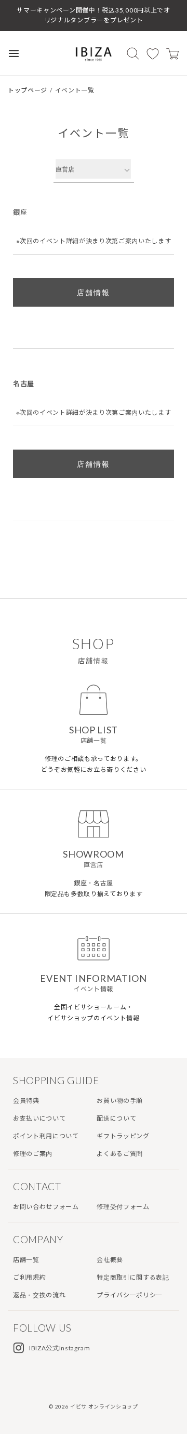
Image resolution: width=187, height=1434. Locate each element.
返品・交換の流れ (39, 1295)
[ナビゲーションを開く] (14, 53)
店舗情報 (93, 292)
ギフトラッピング (123, 1136)
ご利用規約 (29, 1277)
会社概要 (110, 1260)
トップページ (27, 90)
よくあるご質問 (120, 1153)
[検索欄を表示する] (133, 53)
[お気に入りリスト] (152, 53)
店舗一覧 (26, 1260)
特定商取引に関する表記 (133, 1277)
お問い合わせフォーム (46, 1207)
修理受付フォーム (123, 1207)
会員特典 (26, 1100)
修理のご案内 (32, 1153)
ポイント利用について (46, 1136)
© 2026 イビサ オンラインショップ (93, 1406)
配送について (116, 1118)
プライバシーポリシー (130, 1295)
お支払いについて (39, 1118)
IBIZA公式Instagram (59, 1348)
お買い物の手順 (120, 1100)
